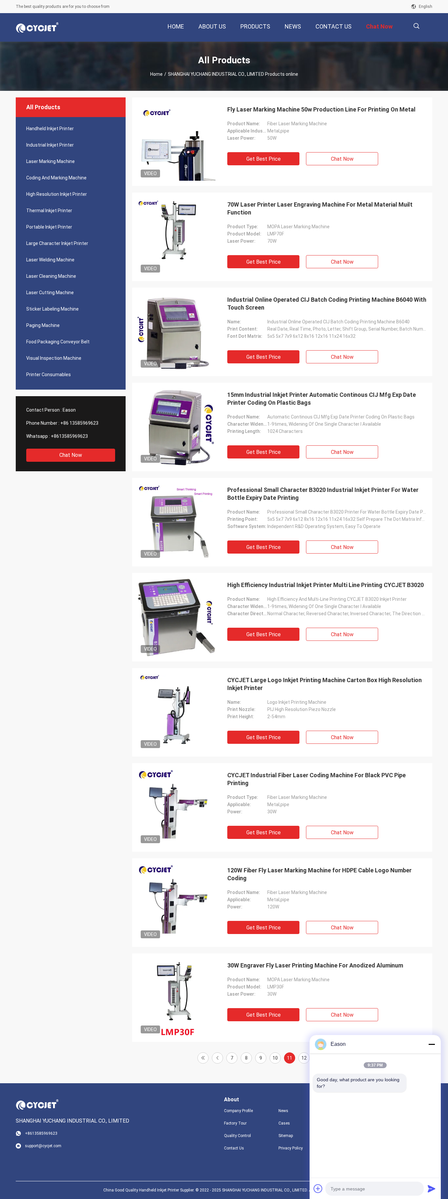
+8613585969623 (69, 436)
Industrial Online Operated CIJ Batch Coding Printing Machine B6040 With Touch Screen (326, 303)
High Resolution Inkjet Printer (56, 194)
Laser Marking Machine (50, 161)
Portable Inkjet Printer (49, 227)
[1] (203, 1058)
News (283, 1110)
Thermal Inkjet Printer (49, 210)
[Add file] (318, 1188)
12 (304, 1058)
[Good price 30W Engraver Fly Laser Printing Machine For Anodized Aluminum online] (176, 997)
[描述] (416, 26)
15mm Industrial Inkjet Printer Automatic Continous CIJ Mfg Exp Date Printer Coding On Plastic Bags (321, 398)
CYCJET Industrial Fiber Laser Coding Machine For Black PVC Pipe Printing (316, 779)
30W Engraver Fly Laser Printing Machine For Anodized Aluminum (315, 965)
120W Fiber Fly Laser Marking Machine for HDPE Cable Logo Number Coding (319, 874)
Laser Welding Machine (50, 259)
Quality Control (237, 1135)
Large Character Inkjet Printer (57, 243)
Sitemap (285, 1135)
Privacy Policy (290, 1148)
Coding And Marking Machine (56, 177)
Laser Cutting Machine (50, 292)
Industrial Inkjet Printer (50, 145)
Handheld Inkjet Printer (50, 128)
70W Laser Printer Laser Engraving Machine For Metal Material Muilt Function (320, 208)
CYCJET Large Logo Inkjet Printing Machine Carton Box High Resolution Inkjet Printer (324, 684)
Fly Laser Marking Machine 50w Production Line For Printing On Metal (321, 109)
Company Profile (238, 1110)
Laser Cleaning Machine (51, 276)
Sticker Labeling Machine (52, 309)
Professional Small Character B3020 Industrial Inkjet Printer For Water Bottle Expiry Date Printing (322, 493)
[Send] (431, 1188)
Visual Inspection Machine (53, 358)
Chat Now (70, 455)
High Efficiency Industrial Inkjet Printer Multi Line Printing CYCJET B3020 (325, 584)
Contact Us (234, 1148)
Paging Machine (43, 325)
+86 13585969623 (79, 423)
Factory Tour (235, 1123)
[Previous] (217, 1058)
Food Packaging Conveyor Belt (58, 341)
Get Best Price (263, 159)
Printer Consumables (48, 374)
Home (156, 74)
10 (275, 1058)
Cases (284, 1123)
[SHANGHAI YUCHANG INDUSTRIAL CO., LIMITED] (37, 27)
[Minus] (432, 1044)
